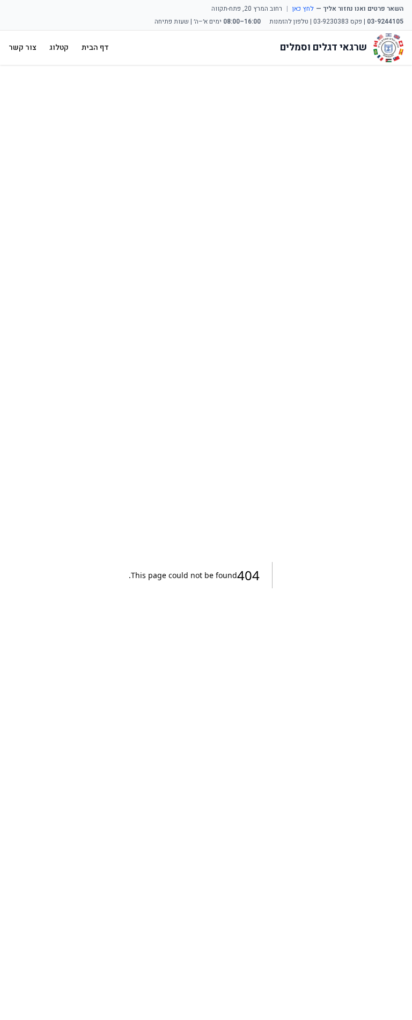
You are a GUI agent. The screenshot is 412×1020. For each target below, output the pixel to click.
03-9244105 (385, 21)
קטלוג (59, 47)
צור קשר (22, 47)
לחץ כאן (303, 8)
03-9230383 (331, 21)
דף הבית (95, 47)
